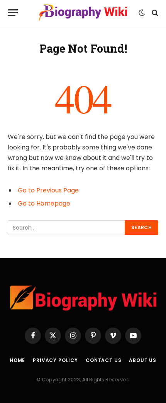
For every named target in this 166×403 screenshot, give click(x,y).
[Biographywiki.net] (83, 12)
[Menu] (13, 12)
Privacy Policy (55, 360)
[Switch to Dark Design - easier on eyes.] (142, 12)
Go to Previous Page (48, 190)
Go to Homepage (44, 203)
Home (17, 360)
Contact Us (103, 360)
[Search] (154, 12)
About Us (142, 360)
